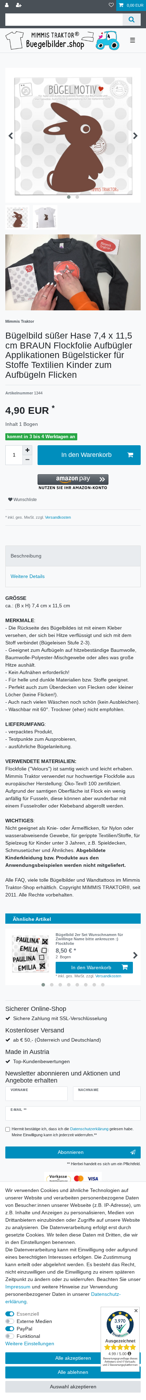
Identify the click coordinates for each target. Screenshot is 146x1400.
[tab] (73, 556)
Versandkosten (57, 517)
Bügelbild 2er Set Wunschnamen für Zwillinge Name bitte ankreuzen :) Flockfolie (89, 939)
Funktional (28, 1336)
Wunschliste (24, 499)
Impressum (17, 1286)
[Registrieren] (19, 5)
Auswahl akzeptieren (73, 1386)
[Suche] (132, 19)
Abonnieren (71, 1152)
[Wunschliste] (111, 5)
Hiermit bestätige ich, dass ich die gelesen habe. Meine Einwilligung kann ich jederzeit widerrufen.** (73, 1132)
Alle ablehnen (73, 1372)
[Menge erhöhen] (27, 450)
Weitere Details (28, 576)
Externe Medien (34, 1321)
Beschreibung (26, 556)
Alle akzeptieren (73, 1358)
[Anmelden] (7, 5)
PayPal (24, 1329)
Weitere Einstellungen (29, 1343)
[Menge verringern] (27, 460)
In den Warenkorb (86, 454)
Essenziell (28, 1314)
